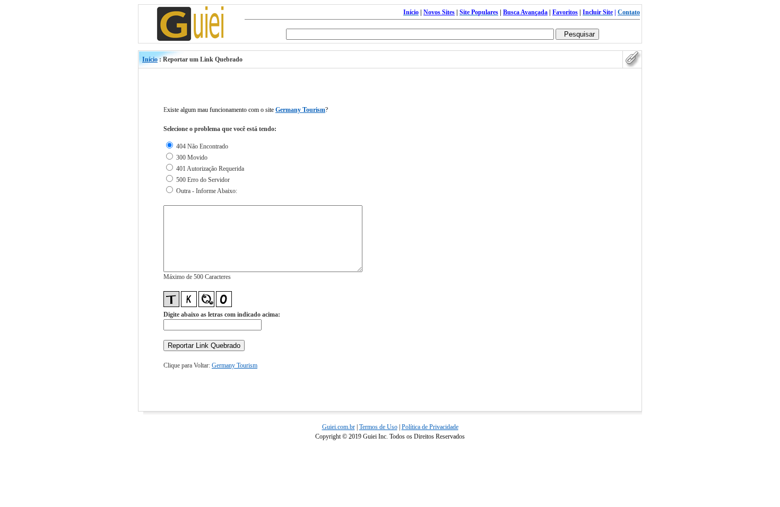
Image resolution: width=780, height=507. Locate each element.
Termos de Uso (378, 427)
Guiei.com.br (338, 427)
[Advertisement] (593, 248)
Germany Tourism (300, 109)
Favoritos (565, 12)
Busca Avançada (525, 12)
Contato (629, 12)
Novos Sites (439, 12)
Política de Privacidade (430, 427)
